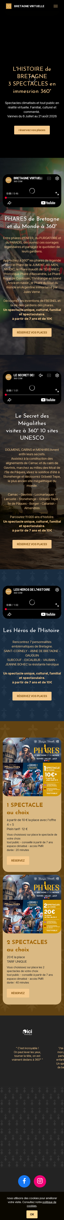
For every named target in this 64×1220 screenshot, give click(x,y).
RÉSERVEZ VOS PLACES (32, 332)
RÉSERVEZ (18, 860)
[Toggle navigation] (56, 6)
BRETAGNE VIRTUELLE (29, 6)
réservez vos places (32, 130)
